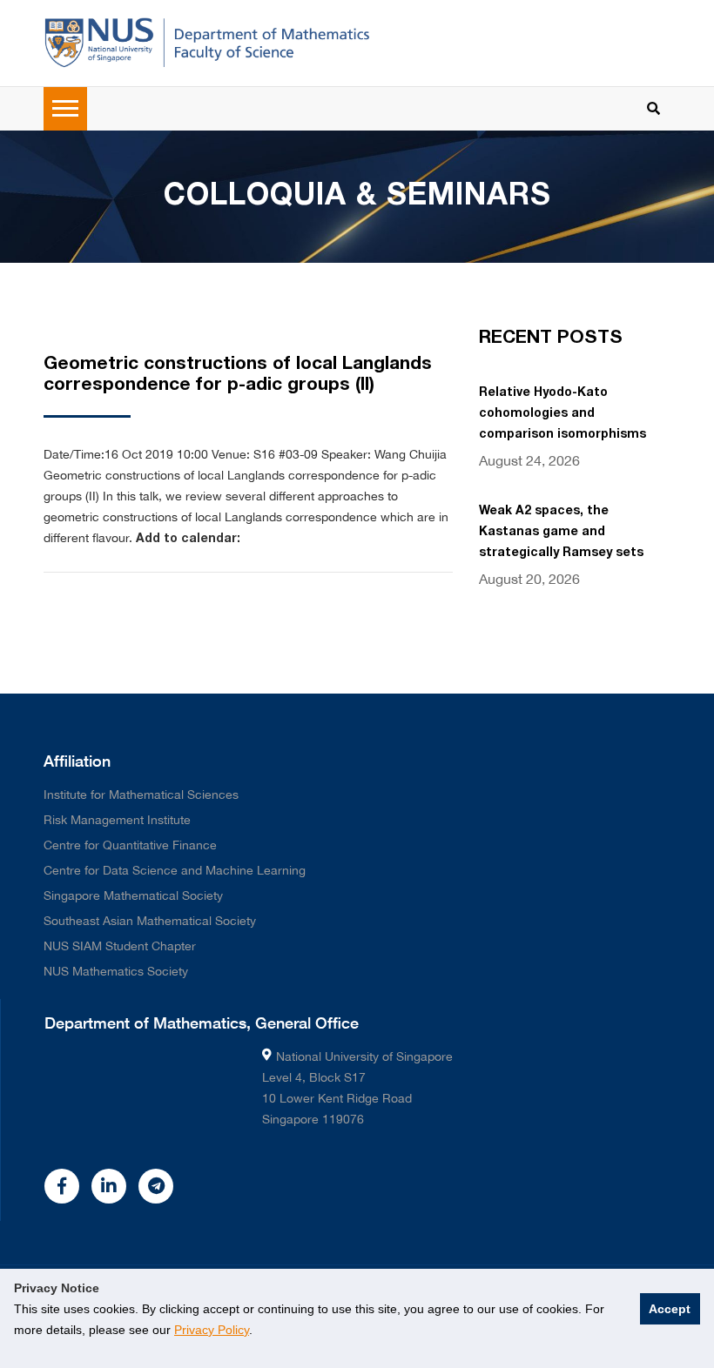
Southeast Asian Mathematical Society (150, 921)
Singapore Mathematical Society (133, 895)
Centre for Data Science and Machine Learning (175, 870)
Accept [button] (669, 1309)
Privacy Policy (211, 1330)
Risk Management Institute (117, 820)
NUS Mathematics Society (116, 971)
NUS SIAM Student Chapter (120, 946)
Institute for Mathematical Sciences (141, 794)
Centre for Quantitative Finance (130, 845)
